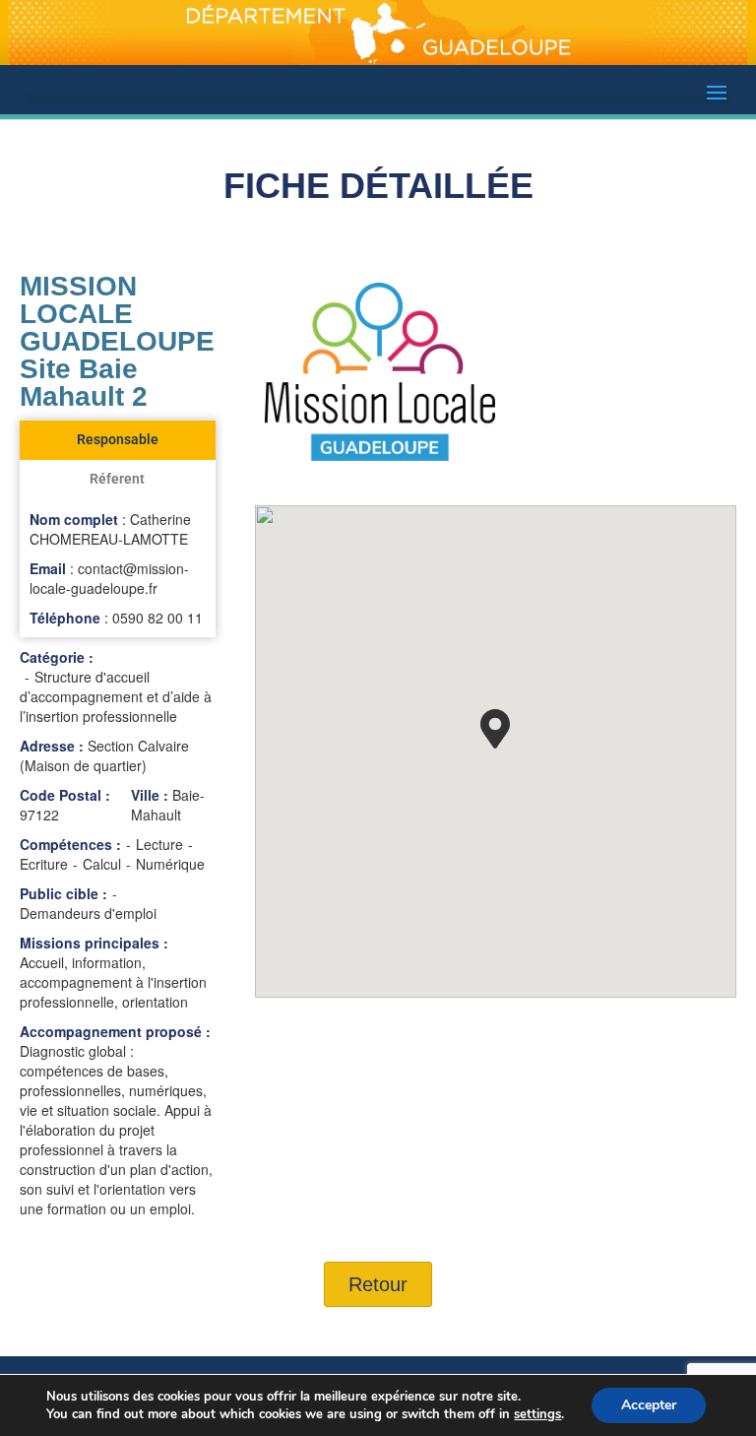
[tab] (118, 440)
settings (537, 1414)
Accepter (648, 1405)
